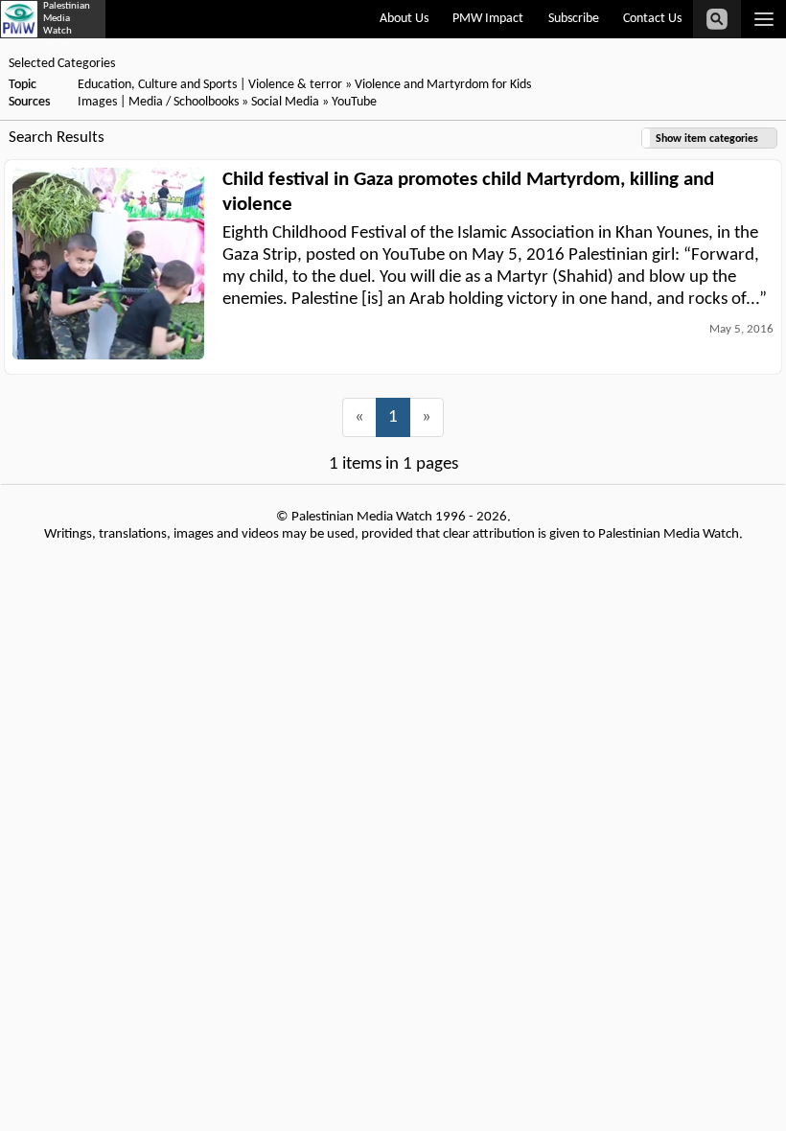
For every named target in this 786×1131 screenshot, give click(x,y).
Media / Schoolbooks (183, 102)
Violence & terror (295, 85)
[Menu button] (763, 19)
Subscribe (573, 19)
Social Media (285, 102)
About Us (404, 19)
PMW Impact (487, 19)
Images (97, 102)
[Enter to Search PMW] (717, 19)
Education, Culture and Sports (157, 85)
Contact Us (652, 19)
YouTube (354, 102)
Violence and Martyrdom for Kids (443, 85)
